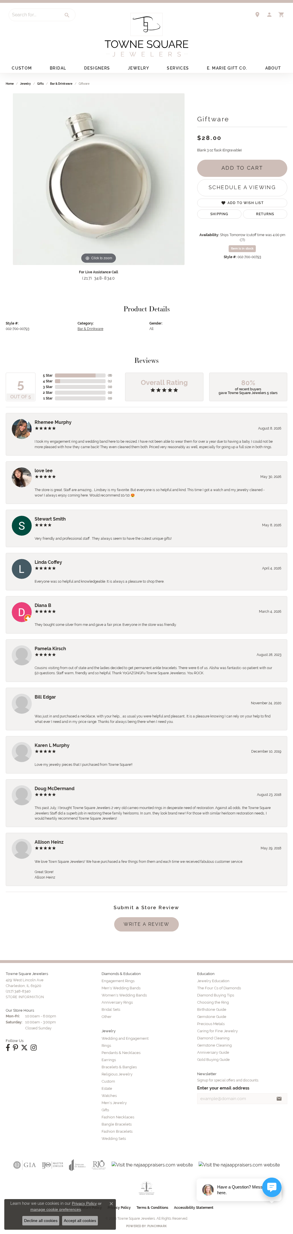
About (273, 68)
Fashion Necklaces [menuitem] (118, 1117)
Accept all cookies (80, 1220)
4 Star (48, 381)
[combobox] (34, 15)
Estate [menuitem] (107, 1088)
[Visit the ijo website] (52, 1165)
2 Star (48, 393)
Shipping (219, 214)
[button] (269, 15)
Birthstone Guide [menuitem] (211, 1009)
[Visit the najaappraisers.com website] (152, 1165)
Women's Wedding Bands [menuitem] (124, 995)
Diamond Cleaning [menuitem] (213, 1038)
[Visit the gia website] (24, 1165)
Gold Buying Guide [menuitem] (213, 1059)
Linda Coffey (48, 562)
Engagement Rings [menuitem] (118, 981)
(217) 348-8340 (98, 278)
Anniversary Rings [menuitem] (117, 1002)
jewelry (25, 83)
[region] (99, 179)
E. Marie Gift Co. (227, 68)
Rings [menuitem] (106, 1045)
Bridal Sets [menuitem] (111, 1009)
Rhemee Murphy (53, 422)
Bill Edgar (45, 697)
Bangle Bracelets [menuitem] (117, 1124)
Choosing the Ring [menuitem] (213, 1002)
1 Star (48, 398)
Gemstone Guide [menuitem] (211, 1017)
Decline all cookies (41, 1220)
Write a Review (146, 924)
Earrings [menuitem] (109, 1060)
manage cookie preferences (55, 1209)
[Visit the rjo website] (99, 1165)
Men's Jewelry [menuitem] (114, 1103)
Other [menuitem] (107, 1017)
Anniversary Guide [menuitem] (213, 1052)
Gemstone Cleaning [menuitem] (214, 1045)
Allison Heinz (49, 842)
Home (10, 83)
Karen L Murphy (52, 745)
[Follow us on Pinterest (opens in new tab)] (15, 1047)
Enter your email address (223, 1087)
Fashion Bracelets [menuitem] (117, 1131)
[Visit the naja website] (146, 1188)
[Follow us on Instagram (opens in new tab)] (34, 1047)
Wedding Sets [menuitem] (114, 1138)
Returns (265, 214)
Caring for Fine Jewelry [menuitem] (217, 1031)
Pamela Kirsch (50, 648)
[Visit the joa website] (77, 1165)
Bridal (58, 68)
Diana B (43, 605)
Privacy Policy (84, 1203)
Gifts (40, 83)
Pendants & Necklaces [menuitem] (121, 1053)
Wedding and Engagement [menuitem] (125, 1038)
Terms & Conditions (152, 1208)
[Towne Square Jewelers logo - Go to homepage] (146, 34)
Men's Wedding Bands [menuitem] (121, 988)
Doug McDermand (54, 788)
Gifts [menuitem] (105, 1110)
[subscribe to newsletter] (279, 1098)
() (110, 375)
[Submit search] (67, 15)
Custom (22, 68)
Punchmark (157, 1226)
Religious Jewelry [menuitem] (117, 1074)
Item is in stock (242, 248)
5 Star (48, 375)
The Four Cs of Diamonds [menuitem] (219, 988)
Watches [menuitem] (109, 1095)
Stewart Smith (50, 519)
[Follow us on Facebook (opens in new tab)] (8, 1047)
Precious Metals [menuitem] (211, 1024)
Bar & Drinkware (61, 83)
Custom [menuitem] (108, 1081)
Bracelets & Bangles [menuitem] (119, 1067)
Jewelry (138, 68)
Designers (97, 68)
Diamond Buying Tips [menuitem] (215, 995)
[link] (257, 15)
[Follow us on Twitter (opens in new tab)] (24, 1047)
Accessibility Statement (193, 1208)
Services (178, 68)
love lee (44, 470)
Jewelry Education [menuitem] (213, 981)
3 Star (48, 387)
